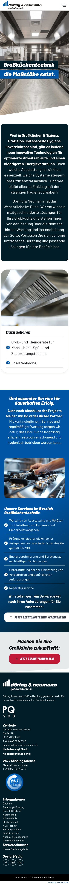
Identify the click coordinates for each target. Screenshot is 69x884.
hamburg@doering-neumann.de (20, 744)
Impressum (21, 877)
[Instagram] (13, 862)
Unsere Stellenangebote (15, 849)
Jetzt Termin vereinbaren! (37, 658)
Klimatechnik (10, 818)
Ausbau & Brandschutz (15, 836)
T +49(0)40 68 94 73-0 (14, 741)
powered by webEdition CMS (58, 883)
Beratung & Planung (13, 807)
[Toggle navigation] (63, 5)
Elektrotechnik (11, 821)
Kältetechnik (9, 814)
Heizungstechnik (12, 829)
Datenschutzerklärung (42, 877)
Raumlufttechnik (12, 810)
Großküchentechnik (13, 840)
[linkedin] (20, 862)
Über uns (8, 803)
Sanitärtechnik (11, 833)
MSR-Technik (10, 825)
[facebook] (6, 862)
